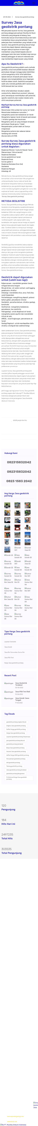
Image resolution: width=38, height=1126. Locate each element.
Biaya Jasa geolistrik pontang (15, 748)
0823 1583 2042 (19, 481)
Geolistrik (4, 968)
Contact (4, 995)
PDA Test (4, 972)
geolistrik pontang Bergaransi (15, 773)
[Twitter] (5, 957)
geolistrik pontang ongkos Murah (16, 722)
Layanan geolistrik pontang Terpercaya (18, 736)
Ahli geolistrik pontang (13, 762)
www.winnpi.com (12, 1121)
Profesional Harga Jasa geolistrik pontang (16, 778)
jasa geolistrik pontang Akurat (15, 740)
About (3, 984)
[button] (34, 2)
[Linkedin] (11, 957)
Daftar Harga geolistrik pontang (16, 729)
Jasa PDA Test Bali (22, 692)
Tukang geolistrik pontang (14, 766)
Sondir (3, 976)
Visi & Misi (5, 987)
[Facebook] (2, 957)
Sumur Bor (5, 980)
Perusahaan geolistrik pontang (15, 759)
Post (3, 991)
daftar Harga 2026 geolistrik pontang (17, 755)
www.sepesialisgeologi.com (15, 1116)
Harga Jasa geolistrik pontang (15, 733)
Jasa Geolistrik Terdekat (21, 684)
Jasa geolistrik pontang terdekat (16, 770)
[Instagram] (8, 957)
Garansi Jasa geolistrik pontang (16, 751)
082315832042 (19, 462)
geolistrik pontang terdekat (14, 744)
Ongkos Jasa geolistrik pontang (16, 725)
